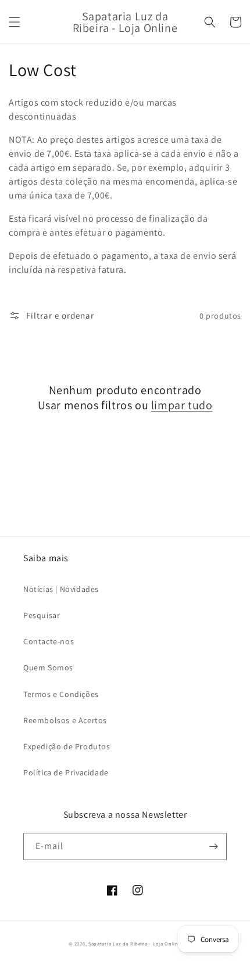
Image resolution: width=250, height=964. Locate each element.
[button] (14, 22)
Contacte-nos (48, 641)
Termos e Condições (61, 694)
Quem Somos (48, 667)
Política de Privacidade (66, 772)
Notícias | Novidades (61, 589)
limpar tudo (182, 405)
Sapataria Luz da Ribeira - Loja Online (134, 943)
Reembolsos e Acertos (65, 720)
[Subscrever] (213, 846)
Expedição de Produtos (66, 746)
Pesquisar (41, 615)
